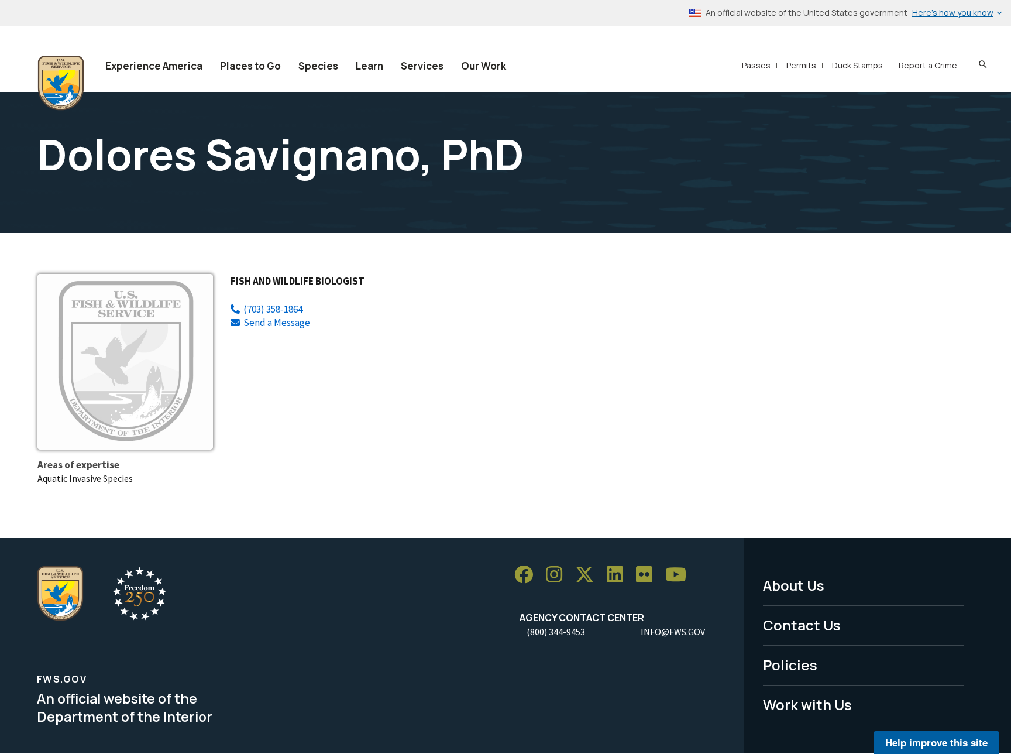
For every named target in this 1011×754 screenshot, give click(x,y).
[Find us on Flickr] (648, 575)
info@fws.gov (673, 632)
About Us (793, 585)
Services (422, 66)
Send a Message (276, 322)
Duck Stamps (857, 65)
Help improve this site (936, 742)
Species (318, 66)
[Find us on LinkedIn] (619, 575)
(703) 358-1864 (272, 309)
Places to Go (250, 66)
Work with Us (807, 704)
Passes (756, 65)
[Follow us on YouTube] (679, 575)
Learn (369, 66)
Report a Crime (928, 65)
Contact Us (802, 625)
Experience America (153, 66)
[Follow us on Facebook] (527, 575)
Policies (790, 664)
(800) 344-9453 (556, 632)
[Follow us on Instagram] (558, 575)
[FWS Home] (60, 83)
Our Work (483, 66)
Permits (801, 65)
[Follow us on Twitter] (588, 575)
